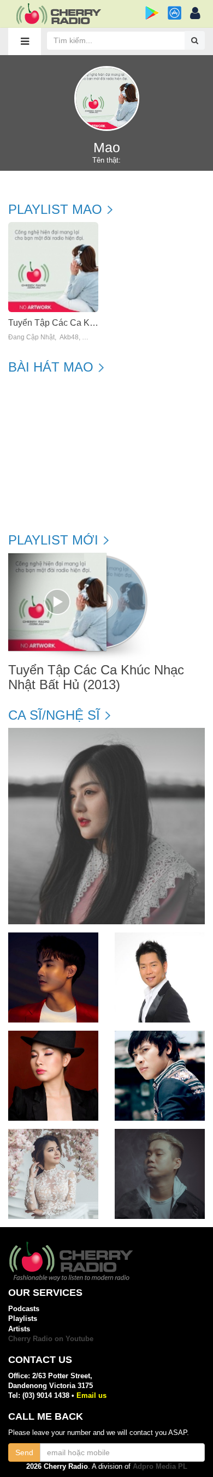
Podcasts (23, 1309)
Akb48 (69, 337)
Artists (19, 1329)
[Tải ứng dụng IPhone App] (174, 13)
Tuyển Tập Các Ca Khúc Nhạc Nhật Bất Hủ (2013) (96, 677)
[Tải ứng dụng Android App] (152, 13)
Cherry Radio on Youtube (50, 1339)
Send (24, 1452)
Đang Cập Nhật (31, 337)
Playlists (22, 1318)
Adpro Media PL (160, 1466)
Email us (91, 1395)
